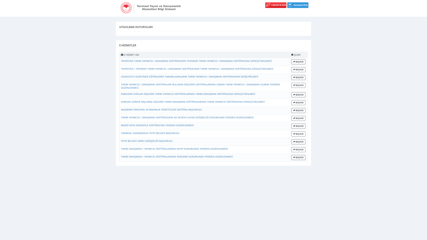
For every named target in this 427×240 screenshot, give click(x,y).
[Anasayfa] (151, 7)
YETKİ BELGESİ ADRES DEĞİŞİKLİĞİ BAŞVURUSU (147, 140)
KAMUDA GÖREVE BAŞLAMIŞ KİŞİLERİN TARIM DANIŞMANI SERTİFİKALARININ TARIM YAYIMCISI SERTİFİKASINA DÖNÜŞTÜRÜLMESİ (193, 101)
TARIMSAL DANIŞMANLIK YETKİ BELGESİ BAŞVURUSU (150, 133)
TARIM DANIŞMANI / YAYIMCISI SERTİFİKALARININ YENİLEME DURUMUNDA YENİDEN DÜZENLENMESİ (177, 156)
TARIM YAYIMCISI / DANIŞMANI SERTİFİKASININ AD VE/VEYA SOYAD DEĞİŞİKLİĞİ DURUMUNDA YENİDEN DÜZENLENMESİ (187, 117)
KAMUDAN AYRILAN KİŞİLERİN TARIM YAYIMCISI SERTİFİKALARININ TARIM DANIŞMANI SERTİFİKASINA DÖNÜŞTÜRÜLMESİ (188, 94)
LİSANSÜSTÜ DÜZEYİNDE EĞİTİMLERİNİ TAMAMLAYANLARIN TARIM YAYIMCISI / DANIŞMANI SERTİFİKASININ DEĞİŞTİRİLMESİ (189, 76)
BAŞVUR (299, 61)
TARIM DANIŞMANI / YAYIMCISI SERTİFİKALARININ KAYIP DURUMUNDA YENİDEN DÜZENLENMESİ (174, 148)
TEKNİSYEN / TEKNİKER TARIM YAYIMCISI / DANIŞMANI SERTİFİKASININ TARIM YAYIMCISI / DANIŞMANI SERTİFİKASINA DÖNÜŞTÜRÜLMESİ (197, 68)
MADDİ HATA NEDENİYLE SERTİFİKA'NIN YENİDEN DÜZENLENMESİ (157, 125)
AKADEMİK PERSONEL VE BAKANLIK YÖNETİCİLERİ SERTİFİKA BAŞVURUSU (161, 109)
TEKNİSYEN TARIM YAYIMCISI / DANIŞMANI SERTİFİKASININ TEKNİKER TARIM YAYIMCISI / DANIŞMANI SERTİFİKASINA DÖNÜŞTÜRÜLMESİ (196, 60)
